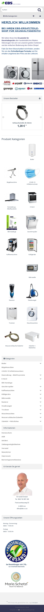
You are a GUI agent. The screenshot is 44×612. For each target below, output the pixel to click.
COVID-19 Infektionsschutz (32, 183)
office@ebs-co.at (22, 508)
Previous (3, 117)
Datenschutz (7, 433)
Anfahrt (5, 440)
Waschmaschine (32, 323)
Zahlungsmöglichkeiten (11, 444)
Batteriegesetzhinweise (11, 460)
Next (40, 117)
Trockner (12, 323)
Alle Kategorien (11, 16)
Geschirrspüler (32, 232)
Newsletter (6, 452)
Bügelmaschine (12, 182)
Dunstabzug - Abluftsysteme (12, 208)
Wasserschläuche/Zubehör (14, 346)
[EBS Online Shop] (11, 3)
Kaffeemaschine (12, 254)
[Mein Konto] (40, 16)
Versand (5, 448)
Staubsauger (32, 300)
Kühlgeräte (32, 254)
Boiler (32, 159)
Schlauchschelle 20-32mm (22, 123)
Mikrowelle (32, 277)
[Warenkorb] (34, 16)
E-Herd (32, 207)
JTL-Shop (26, 607)
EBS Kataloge (12, 232)
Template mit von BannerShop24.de (22, 610)
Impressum (6, 456)
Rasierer (12, 300)
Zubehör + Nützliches (32, 347)
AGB (3, 437)
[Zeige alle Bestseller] (39, 98)
